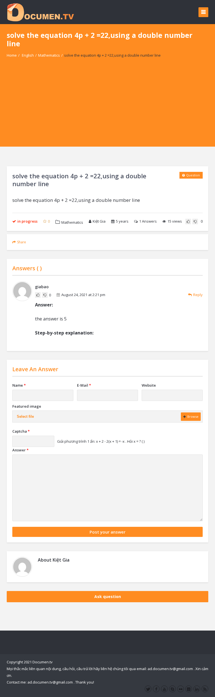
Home (12, 55)
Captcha (21, 431)
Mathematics (49, 55)
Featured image (26, 406)
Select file (25, 416)
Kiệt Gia (99, 221)
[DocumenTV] (40, 12)
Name (19, 385)
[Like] (188, 221)
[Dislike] (195, 221)
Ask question (107, 596)
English (28, 55)
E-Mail (84, 385)
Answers (148, 221)
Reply (198, 294)
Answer (20, 450)
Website (149, 385)
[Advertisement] (107, 107)
